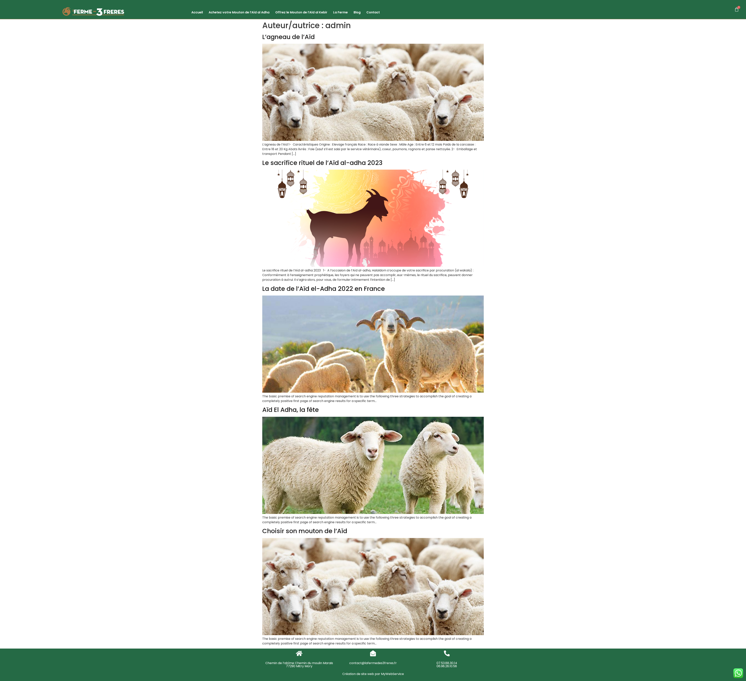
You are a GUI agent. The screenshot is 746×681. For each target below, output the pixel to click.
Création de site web (358, 674)
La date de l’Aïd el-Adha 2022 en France (323, 288)
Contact (373, 12)
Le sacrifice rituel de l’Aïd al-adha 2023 (322, 162)
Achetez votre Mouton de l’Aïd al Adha (239, 12)
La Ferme (340, 12)
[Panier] (736, 9)
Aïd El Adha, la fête (290, 409)
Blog (357, 12)
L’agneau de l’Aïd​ (288, 36)
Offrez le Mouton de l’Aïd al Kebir (301, 12)
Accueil (197, 12)
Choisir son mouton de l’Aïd (304, 531)
